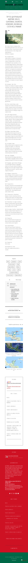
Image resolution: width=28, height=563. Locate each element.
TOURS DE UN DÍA (11, 418)
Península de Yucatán (13, 422)
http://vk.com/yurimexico (10, 488)
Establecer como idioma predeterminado (14, 383)
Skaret (19, 269)
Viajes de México (11, 267)
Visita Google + (7, 478)
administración (12, 287)
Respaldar (13, 560)
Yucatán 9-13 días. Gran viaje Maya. (14, 342)
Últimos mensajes (18, 279)
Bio (9, 279)
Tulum (9, 269)
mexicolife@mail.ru (12, 484)
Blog (8, 397)
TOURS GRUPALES (11, 406)
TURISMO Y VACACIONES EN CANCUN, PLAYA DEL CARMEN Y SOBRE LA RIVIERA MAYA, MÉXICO (14, 527)
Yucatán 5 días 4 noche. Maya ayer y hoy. (14, 370)
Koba (18, 264)
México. (18, 267)
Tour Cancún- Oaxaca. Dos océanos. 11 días (14, 310)
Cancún (19, 261)
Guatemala (14, 261)
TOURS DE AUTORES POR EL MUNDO (13, 506)
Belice (8, 261)
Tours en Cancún (12, 264)
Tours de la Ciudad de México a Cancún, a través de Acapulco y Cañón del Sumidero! (14, 354)
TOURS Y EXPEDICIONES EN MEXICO (15, 13)
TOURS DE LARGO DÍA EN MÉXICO (12, 12)
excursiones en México (14, 272)
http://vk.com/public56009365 (10, 489)
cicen (14, 269)
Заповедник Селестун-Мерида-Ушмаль (14, 316)
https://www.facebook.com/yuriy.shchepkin (13, 485)
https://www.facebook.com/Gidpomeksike (16, 486)
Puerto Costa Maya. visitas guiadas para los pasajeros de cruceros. (15, 290)
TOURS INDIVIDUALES (12, 410)
